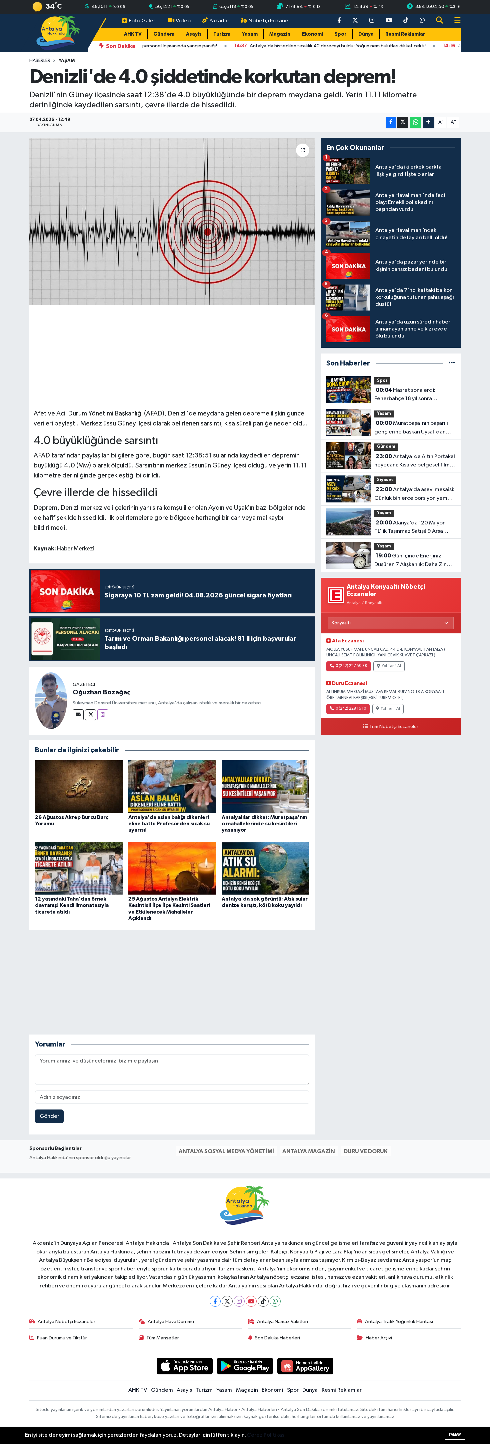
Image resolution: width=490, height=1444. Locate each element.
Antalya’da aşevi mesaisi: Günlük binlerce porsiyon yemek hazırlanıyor (414, 494)
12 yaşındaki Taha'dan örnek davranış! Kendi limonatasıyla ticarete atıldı (72, 905)
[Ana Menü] (455, 21)
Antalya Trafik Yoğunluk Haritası (399, 1321)
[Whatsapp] (275, 1301)
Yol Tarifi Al (391, 666)
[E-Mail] (78, 714)
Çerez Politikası (266, 1435)
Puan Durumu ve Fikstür (62, 1337)
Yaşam (250, 34)
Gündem (163, 34)
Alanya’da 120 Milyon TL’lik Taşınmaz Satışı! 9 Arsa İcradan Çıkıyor (410, 528)
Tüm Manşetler (162, 1337)
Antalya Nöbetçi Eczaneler (66, 1321)
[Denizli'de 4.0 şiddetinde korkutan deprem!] (172, 221)
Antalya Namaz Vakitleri (282, 1321)
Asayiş (194, 34)
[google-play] (245, 1366)
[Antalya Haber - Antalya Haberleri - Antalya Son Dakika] (58, 32)
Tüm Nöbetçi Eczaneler (393, 726)
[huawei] (305, 1366)
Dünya (366, 34)
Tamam (454, 1434)
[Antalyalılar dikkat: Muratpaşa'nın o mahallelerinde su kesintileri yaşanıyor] (265, 786)
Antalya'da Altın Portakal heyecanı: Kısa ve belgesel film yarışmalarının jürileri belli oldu (414, 461)
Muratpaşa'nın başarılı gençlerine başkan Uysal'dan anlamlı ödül (411, 428)
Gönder (49, 1116)
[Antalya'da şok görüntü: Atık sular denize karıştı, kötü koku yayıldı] (265, 868)
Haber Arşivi (379, 1337)
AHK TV (133, 34)
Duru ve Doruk (366, 1151)
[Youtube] (251, 1301)
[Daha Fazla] (428, 122)
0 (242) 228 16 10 (351, 709)
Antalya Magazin (308, 1151)
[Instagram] (102, 714)
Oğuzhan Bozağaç (101, 692)
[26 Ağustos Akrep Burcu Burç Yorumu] (79, 786)
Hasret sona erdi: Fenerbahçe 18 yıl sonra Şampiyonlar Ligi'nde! (404, 395)
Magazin (279, 34)
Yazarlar (219, 21)
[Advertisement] (172, 356)
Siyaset (385, 480)
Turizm (221, 34)
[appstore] (184, 1366)
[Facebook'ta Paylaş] (391, 122)
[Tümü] (452, 363)
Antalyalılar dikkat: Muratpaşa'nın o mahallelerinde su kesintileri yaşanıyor (264, 824)
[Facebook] (215, 1301)
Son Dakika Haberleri (277, 1337)
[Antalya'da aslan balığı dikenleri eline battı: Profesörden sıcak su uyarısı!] (172, 786)
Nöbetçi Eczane (268, 21)
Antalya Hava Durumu (171, 1321)
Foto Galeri (143, 21)
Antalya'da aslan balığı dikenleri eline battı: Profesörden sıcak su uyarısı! (169, 824)
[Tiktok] (263, 1301)
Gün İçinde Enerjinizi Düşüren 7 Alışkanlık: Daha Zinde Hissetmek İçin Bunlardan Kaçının (414, 561)
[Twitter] (90, 714)
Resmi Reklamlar (405, 34)
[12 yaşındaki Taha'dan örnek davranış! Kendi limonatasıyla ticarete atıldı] (79, 868)
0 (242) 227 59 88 (351, 666)
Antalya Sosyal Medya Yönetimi (226, 1151)
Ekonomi (312, 34)
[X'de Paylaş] (402, 122)
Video (183, 21)
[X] (227, 1301)
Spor (341, 34)
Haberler (39, 60)
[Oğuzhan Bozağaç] (51, 700)
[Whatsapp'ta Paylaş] (415, 122)
